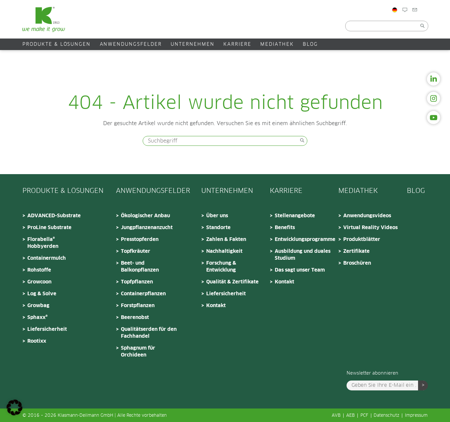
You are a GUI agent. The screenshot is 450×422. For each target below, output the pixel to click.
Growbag (38, 305)
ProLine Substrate (49, 227)
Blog (413, 24)
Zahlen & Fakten (226, 239)
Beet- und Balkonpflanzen (140, 267)
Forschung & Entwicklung (221, 267)
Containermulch (46, 258)
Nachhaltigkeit (224, 251)
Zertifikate (356, 251)
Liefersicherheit (47, 329)
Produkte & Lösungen (56, 44)
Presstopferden (139, 239)
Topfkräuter (135, 251)
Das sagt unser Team (300, 270)
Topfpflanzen (137, 281)
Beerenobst (135, 317)
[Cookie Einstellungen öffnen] (14, 413)
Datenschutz (386, 415)
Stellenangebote (295, 215)
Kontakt (216, 305)
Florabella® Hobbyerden (42, 243)
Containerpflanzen (143, 293)
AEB (350, 415)
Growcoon (39, 281)
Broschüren (357, 263)
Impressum (416, 415)
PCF (364, 415)
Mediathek (277, 44)
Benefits (285, 227)
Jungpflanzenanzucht (147, 227)
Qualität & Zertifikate (232, 281)
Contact (437, 24)
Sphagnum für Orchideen (138, 351)
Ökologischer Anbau (145, 215)
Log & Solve (41, 293)
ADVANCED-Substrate (54, 215)
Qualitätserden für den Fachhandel (149, 333)
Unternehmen (192, 44)
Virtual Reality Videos (370, 227)
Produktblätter (361, 239)
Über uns (217, 215)
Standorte (218, 227)
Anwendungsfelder (131, 44)
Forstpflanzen (138, 305)
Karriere (237, 44)
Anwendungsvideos (367, 215)
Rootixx (36, 341)
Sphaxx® (37, 317)
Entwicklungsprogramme (304, 239)
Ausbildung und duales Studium (302, 255)
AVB (336, 415)
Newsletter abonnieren (372, 373)
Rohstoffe (39, 270)
